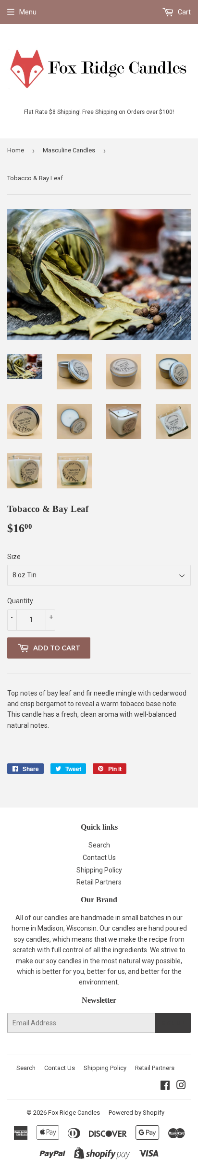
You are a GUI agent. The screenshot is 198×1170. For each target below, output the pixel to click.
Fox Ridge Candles (74, 1112)
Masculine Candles (69, 150)
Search (99, 845)
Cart (183, 12)
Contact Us (99, 857)
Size (14, 556)
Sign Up (173, 1023)
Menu (28, 12)
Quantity (20, 601)
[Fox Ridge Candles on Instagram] (181, 1086)
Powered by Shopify (136, 1112)
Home (15, 150)
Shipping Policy (99, 870)
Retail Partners (99, 882)
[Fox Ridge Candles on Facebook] (165, 1086)
